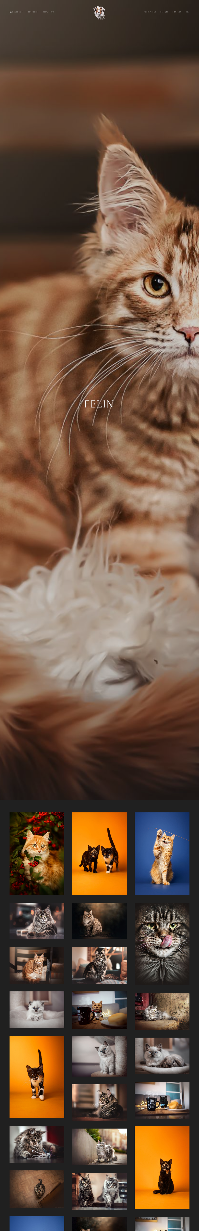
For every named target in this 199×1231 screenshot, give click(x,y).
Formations (150, 12)
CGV (188, 12)
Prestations (48, 12)
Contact (177, 12)
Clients (164, 12)
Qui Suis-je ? (16, 12)
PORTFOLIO (32, 12)
